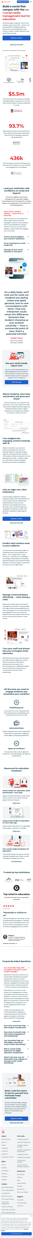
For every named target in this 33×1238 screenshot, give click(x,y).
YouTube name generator (21, 1161)
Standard (4, 1167)
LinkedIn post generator (24, 1157)
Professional (5, 1170)
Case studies (20, 1174)
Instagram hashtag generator (22, 1146)
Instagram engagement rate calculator (24, 1150)
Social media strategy (8, 1187)
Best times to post (7, 1196)
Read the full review (9, 943)
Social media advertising (8, 1212)
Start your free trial (16, 44)
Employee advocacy (7, 1206)
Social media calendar (8, 1199)
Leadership (5, 1148)
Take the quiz (16, 382)
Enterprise (4, 1176)
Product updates (22, 1203)
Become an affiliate (22, 1192)
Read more (16, 803)
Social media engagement (5, 1202)
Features (4, 1179)
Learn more (16, 1021)
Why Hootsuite (6, 1139)
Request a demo (23, 1)
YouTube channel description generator (23, 1165)
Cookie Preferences (16, 1233)
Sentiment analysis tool (23, 1142)
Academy (20, 1177)
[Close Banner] (31, 1216)
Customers (5, 1151)
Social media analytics (8, 1190)
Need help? (20, 1200)
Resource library (21, 1183)
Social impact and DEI (8, 1157)
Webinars (19, 1186)
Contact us (20, 1206)
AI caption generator (23, 1139)
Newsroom (5, 1154)
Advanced (4, 1173)
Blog (18, 1180)
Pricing (4, 1165)
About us (4, 1142)
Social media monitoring (8, 1209)
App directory (21, 1189)
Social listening (6, 1193)
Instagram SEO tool (22, 1154)
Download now (16, 861)
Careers (4, 1145)
